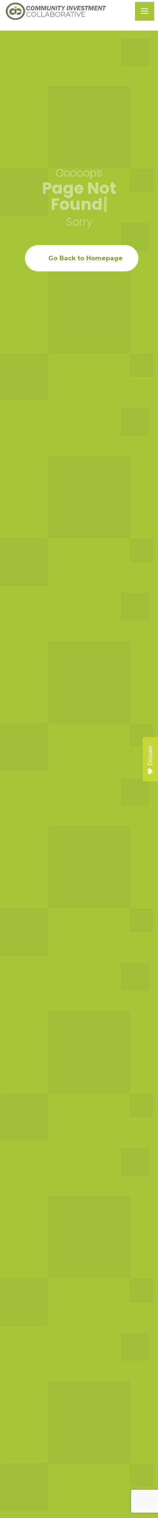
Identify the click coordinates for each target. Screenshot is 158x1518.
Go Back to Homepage (85, 258)
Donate (150, 755)
